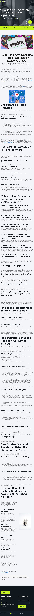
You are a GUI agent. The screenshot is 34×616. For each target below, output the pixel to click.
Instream (5, 575)
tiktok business (13, 577)
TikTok (17, 18)
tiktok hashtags (19, 577)
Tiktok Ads (17, 575)
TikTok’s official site (4, 572)
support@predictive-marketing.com (8, 604)
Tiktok (9, 575)
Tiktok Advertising (23, 575)
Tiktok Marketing (25, 577)
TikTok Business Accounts (5, 135)
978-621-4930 (4, 602)
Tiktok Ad (12, 575)
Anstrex (23, 86)
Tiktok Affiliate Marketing (5, 577)
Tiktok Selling (3, 579)
